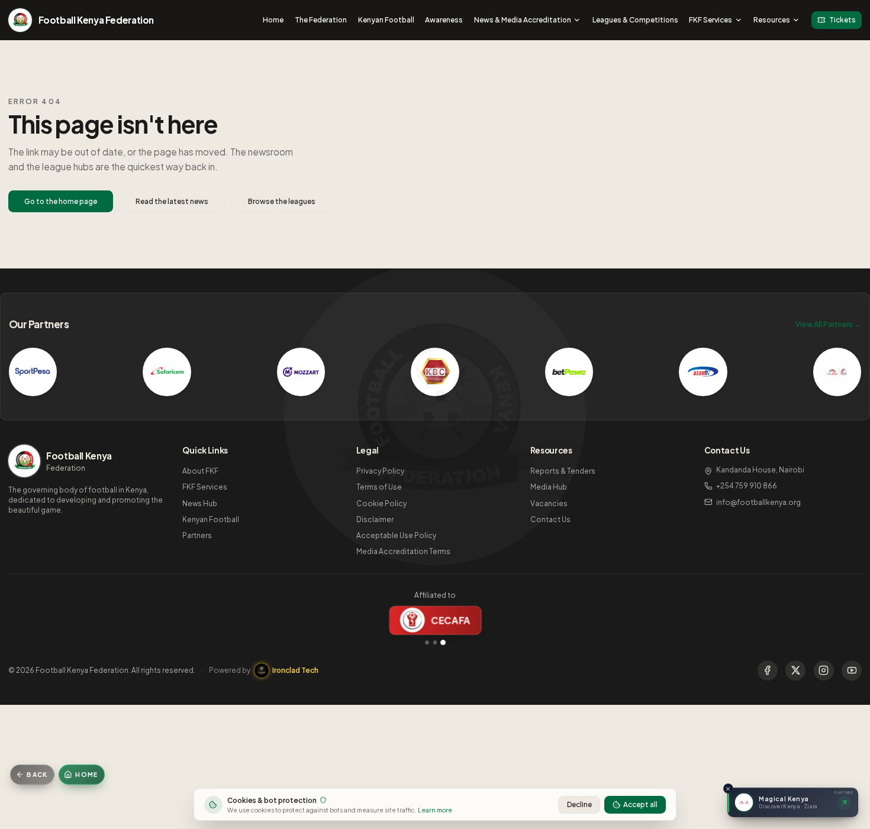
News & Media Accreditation (522, 19)
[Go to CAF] (435, 642)
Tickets (842, 19)
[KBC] (435, 372)
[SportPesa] (33, 372)
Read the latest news (172, 201)
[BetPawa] (569, 372)
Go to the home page (60, 201)
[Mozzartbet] (301, 372)
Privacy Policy (380, 471)
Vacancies (549, 503)
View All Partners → (828, 324)
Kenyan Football (386, 19)
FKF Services (710, 19)
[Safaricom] (167, 372)
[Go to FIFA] (427, 642)
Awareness (444, 19)
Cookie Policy (381, 503)
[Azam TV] (703, 372)
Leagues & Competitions (635, 19)
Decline (579, 804)
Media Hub (548, 486)
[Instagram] (824, 670)
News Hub (199, 503)
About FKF (200, 471)
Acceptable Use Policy (396, 535)
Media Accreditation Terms (403, 551)
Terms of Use (379, 486)
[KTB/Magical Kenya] (837, 372)
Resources (771, 19)
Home (273, 19)
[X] (795, 670)
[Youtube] (852, 670)
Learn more (435, 810)
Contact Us (550, 519)
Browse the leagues (281, 201)
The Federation (321, 19)
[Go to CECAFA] (442, 642)
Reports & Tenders (562, 471)
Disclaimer (375, 519)
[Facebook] (768, 670)
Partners (197, 535)
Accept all (640, 804)
